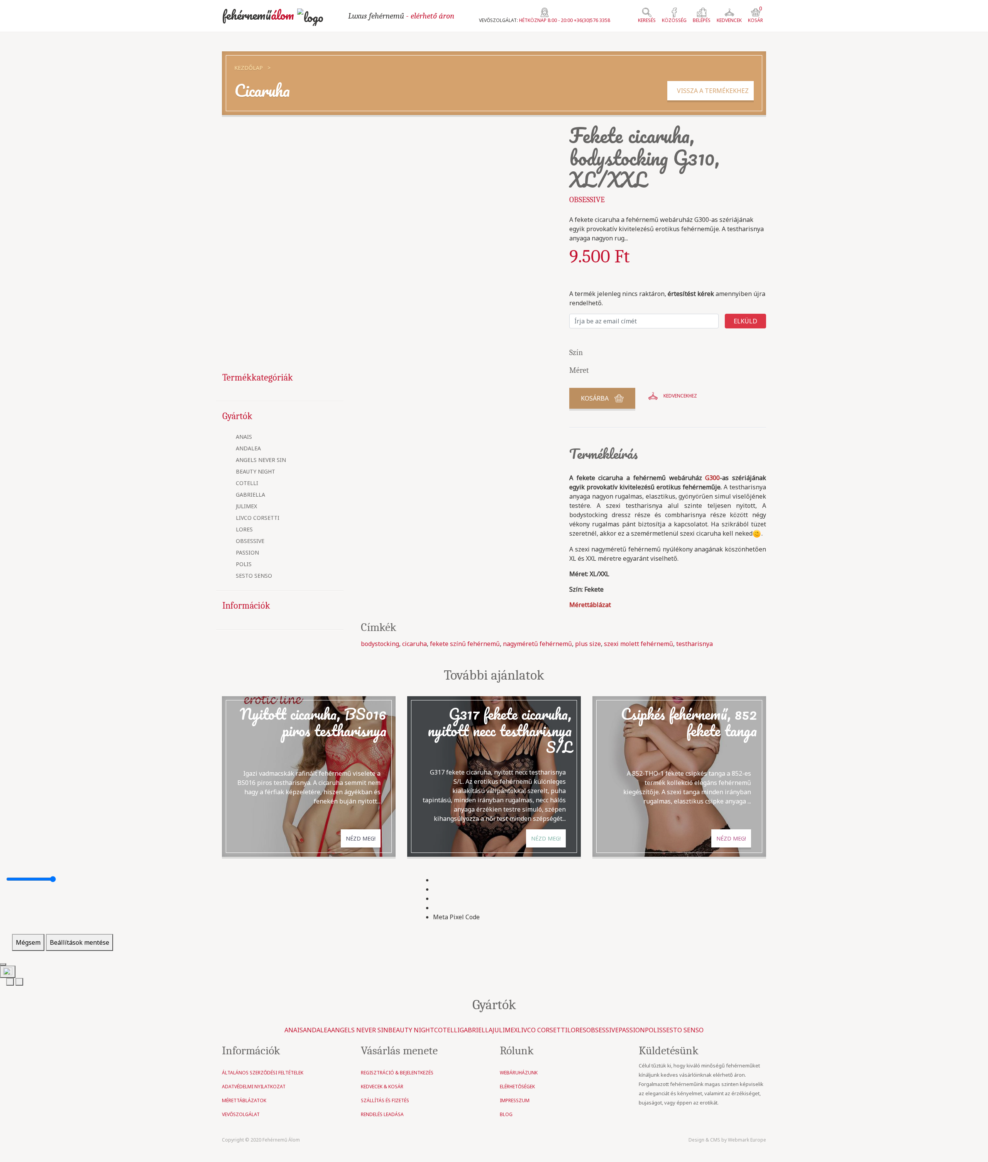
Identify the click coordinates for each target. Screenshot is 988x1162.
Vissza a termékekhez (710, 90)
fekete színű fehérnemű (465, 643)
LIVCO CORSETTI (257, 518)
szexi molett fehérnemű (638, 643)
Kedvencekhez (680, 395)
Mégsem (28, 942)
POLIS (244, 564)
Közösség (674, 20)
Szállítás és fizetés (385, 1100)
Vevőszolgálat (241, 1114)
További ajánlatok (494, 675)
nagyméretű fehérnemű (537, 643)
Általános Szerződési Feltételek (262, 1072)
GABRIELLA (250, 495)
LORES (244, 529)
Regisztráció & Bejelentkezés (397, 1072)
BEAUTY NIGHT (255, 471)
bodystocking (380, 643)
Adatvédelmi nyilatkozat (254, 1086)
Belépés (702, 20)
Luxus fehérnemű (401, 15)
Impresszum (515, 1100)
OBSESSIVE (250, 541)
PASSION (247, 552)
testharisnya (694, 643)
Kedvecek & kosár (382, 1086)
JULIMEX (246, 506)
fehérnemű (258, 15)
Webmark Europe (747, 1140)
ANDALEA (248, 448)
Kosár (755, 16)
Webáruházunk (519, 1072)
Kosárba (595, 398)
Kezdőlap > (252, 67)
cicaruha (414, 643)
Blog (506, 1114)
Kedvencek (729, 20)
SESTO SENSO (254, 576)
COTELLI (247, 483)
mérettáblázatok (244, 1100)
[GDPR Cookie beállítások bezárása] (3, 964)
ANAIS (244, 437)
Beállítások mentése (79, 942)
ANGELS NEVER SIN (261, 460)
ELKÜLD (745, 321)
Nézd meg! (361, 838)
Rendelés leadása (382, 1114)
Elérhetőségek (517, 1086)
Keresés (647, 20)
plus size (588, 643)
